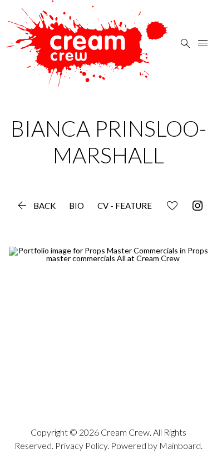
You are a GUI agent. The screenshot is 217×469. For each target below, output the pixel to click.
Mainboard (180, 445)
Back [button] (35, 206)
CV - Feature (124, 206)
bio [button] (76, 206)
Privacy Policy (81, 445)
